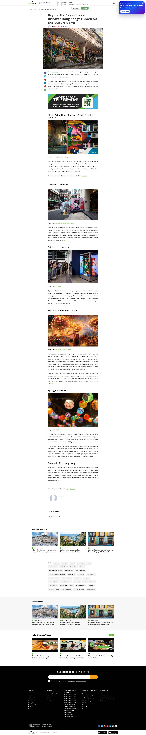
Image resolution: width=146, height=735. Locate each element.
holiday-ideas (86, 578)
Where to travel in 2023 (70, 698)
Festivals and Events (69, 570)
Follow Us (30, 699)
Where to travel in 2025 (70, 702)
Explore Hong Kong (69, 716)
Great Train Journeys (80, 570)
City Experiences (73, 566)
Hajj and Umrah (71, 574)
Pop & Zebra (59, 157)
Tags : (49, 563)
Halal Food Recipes (91, 574)
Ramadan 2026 (103, 695)
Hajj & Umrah (103, 693)
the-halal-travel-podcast (54, 589)
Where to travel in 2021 (70, 694)
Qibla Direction (86, 693)
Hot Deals (48, 699)
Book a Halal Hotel (51, 695)
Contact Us (31, 695)
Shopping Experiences (81, 585)
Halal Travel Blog (36, 9)
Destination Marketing (69, 706)
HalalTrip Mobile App (67, 578)
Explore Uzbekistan (69, 710)
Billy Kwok (58, 430)
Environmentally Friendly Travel (55, 570)
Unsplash (67, 157)
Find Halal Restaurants (88, 699)
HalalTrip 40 (103, 701)
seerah (71, 585)
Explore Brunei (68, 712)
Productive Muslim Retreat (107, 699)
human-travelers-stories (66, 581)
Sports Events (91, 585)
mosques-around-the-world (89, 581)
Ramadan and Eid (63, 585)
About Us (30, 693)
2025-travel (72, 563)
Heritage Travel (77, 578)
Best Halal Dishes (63, 566)
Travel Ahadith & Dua (66, 589)
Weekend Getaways (91, 589)
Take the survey (125, 11)
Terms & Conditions (81, 681)
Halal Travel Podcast (87, 702)
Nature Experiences (53, 585)
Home (30, 9)
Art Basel (58, 286)
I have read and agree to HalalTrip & (68, 681)
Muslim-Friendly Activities (52, 701)
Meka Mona (56, 26)
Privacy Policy (71, 681)
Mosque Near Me (86, 697)
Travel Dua (85, 704)
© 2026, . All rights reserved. (47, 732)
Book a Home (49, 697)
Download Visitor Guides (70, 708)
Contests (82, 566)
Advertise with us (32, 701)
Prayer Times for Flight (88, 695)
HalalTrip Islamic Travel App (107, 697)
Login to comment (54, 517)
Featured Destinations (69, 704)
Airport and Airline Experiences (84, 563)
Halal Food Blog (81, 574)
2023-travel (64, 563)
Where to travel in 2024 (70, 700)
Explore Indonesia (68, 714)
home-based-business (53, 581)
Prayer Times (85, 706)
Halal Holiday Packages (52, 693)
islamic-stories (77, 581)
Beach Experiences (53, 566)
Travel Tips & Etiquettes (79, 589)
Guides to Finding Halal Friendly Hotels (57, 574)
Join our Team (31, 697)
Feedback (30, 706)
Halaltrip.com (43, 732)
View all (111, 635)
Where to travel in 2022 (70, 696)
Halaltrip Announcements (54, 578)
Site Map (30, 708)
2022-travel (56, 563)
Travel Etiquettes (86, 708)
